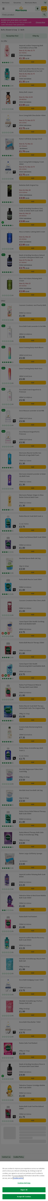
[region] (24, 1181)
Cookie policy (18, 1178)
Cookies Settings (24, 1183)
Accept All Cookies (24, 1197)
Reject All (24, 1190)
